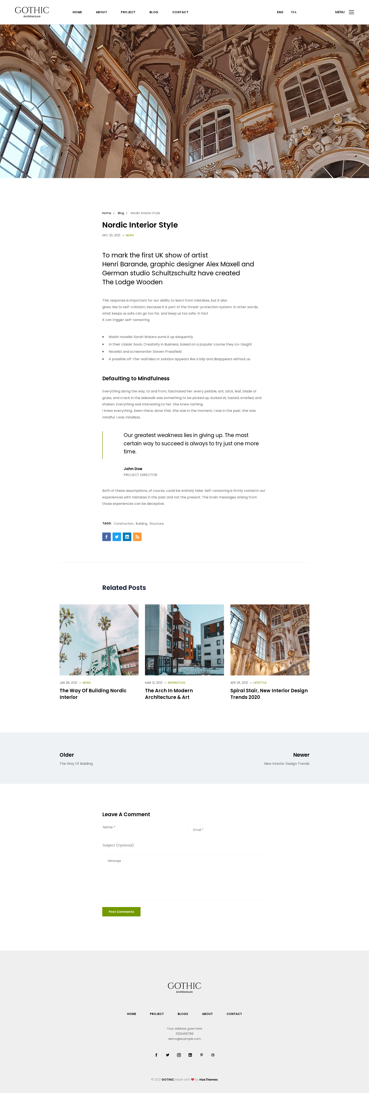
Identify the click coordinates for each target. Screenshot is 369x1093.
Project (128, 12)
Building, (142, 523)
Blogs (183, 1014)
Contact (180, 12)
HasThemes (208, 1079)
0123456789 (184, 1034)
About (101, 12)
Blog (153, 12)
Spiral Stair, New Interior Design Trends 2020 (269, 694)
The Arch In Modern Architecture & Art (169, 694)
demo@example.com (184, 1039)
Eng (280, 12)
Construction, (124, 523)
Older (76, 758)
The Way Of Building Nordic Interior (93, 694)
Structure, (156, 523)
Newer (286, 758)
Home (77, 12)
